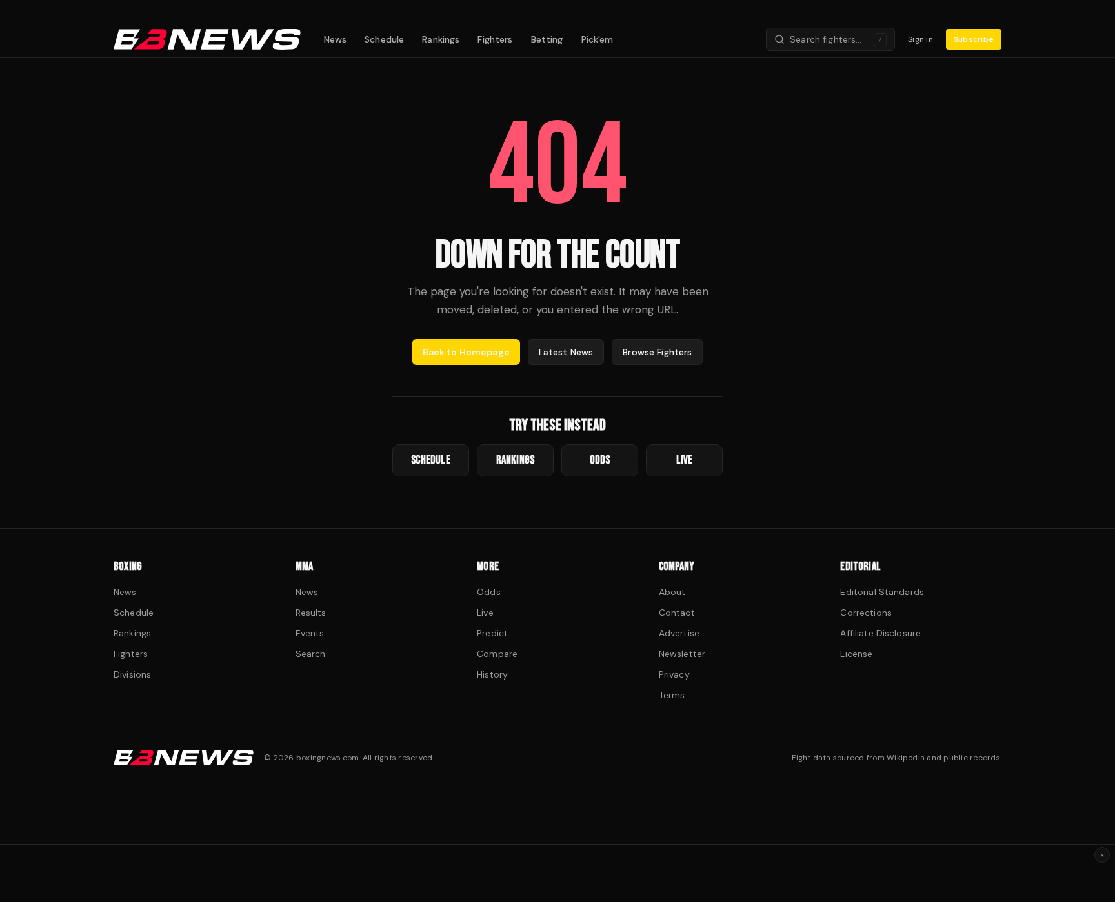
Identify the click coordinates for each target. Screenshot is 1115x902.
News (335, 39)
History (492, 674)
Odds (489, 592)
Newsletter (682, 654)
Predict (492, 633)
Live (485, 612)
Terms (672, 695)
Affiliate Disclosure (880, 633)
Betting (547, 39)
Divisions (132, 674)
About (672, 592)
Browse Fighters (657, 352)
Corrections (866, 612)
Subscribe (974, 39)
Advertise (679, 633)
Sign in (920, 39)
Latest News (566, 352)
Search (311, 654)
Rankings (440, 39)
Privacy (674, 674)
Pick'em (597, 39)
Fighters (494, 39)
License (856, 654)
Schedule (384, 39)
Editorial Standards (882, 592)
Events (310, 633)
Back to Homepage (466, 352)
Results (311, 612)
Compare (497, 654)
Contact (677, 612)
